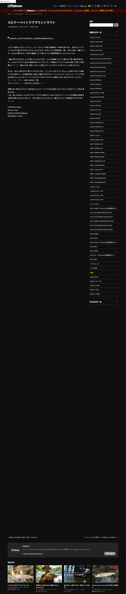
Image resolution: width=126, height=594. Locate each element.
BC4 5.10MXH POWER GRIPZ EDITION (102, 221)
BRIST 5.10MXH (95, 294)
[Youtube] (89, 6)
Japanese (6, 1)
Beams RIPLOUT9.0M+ (97, 97)
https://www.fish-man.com (33, 554)
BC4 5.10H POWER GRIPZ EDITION (101, 225)
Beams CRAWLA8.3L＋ (97, 127)
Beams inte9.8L (95, 118)
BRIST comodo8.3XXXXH (98, 174)
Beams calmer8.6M (96, 46)
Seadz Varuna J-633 (96, 199)
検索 (91, 21)
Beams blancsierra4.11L (98, 71)
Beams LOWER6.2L (96, 80)
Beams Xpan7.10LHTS (97, 54)
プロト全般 (93, 268)
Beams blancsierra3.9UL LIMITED (100, 59)
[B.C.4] (73, 6)
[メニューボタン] (115, 6)
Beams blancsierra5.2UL (98, 76)
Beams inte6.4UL (95, 105)
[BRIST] (63, 6)
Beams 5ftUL (94, 277)
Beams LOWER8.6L (96, 88)
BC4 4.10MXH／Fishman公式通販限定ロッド (103, 208)
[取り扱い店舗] (105, 6)
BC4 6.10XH (94, 238)
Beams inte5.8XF (95, 101)
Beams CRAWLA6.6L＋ (97, 122)
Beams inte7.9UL (95, 114)
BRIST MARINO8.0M (96, 144)
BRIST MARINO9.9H (96, 148)
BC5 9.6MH (93, 259)
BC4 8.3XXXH (94, 251)
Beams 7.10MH (95, 285)
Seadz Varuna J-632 (96, 195)
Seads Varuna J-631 (96, 191)
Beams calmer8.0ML (96, 42)
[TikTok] (102, 6)
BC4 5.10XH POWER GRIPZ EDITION (101, 230)
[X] (92, 6)
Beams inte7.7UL (95, 110)
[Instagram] (95, 6)
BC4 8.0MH (93, 247)
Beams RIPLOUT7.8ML (97, 93)
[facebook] (99, 6)
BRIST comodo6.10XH (97, 165)
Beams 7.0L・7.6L (95, 281)
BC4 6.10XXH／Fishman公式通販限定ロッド (103, 242)
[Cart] (111, 6)
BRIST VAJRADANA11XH (98, 182)
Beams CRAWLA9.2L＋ (97, 131)
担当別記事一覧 (95, 302)
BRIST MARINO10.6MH (97, 152)
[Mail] (108, 6)
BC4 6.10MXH (94, 234)
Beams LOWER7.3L (96, 84)
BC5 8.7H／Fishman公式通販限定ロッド (102, 255)
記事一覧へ (110, 553)
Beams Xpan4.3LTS (96, 50)
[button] (120, 556)
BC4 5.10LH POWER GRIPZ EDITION (101, 217)
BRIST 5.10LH (34, 27)
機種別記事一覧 (95, 32)
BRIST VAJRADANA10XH (98, 178)
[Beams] (56, 6)
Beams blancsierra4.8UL (98, 67)
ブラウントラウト (23, 27)
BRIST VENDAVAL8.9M (97, 157)
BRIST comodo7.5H (96, 169)
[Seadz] (83, 6)
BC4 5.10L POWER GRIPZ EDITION (101, 212)
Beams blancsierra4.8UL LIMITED (100, 63)
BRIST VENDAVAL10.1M (97, 161)
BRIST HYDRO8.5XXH (97, 140)
